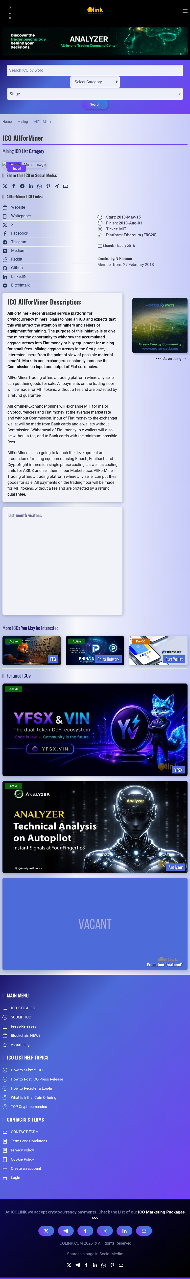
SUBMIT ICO (21, 1017)
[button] (185, 11)
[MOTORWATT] (160, 325)
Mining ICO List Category (23, 150)
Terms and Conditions (29, 1141)
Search (95, 104)
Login (15, 1177)
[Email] (144, 1231)
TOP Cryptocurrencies (29, 1106)
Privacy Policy (22, 1150)
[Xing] (56, 185)
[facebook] (86, 1264)
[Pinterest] (48, 185)
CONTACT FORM (25, 1132)
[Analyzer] (95, 41)
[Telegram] (22, 185)
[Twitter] (4, 185)
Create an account (26, 1168)
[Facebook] (13, 185)
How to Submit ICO (27, 1070)
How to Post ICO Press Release (37, 1079)
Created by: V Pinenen (114, 258)
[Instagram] (105, 1231)
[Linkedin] (95, 1264)
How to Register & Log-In (31, 1088)
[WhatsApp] (39, 185)
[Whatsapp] (103, 1264)
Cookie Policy (22, 1159)
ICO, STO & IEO (23, 1008)
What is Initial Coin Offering (33, 1097)
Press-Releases (23, 1026)
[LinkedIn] (30, 185)
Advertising (172, 359)
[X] (46, 1231)
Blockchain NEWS (26, 1035)
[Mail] (65, 185)
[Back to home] (95, 11)
